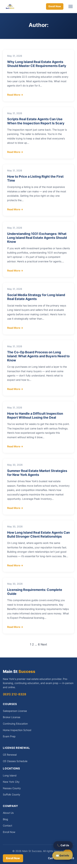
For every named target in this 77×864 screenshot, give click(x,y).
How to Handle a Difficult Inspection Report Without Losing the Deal (35, 415)
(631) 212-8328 (14, 694)
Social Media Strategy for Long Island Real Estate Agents (36, 297)
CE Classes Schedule (15, 761)
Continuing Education (15, 723)
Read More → (15, 94)
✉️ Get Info (62, 855)
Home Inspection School (17, 730)
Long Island (9, 775)
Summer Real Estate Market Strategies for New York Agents (37, 473)
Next (44, 644)
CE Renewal (10, 754)
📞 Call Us (63, 845)
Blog (5, 819)
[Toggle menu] (70, 6)
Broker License (11, 717)
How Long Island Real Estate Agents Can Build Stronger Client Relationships (38, 534)
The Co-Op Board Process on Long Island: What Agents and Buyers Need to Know (38, 356)
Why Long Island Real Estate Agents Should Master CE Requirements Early (36, 64)
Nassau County (12, 788)
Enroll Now (55, 6)
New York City (11, 781)
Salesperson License (15, 710)
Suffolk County (11, 794)
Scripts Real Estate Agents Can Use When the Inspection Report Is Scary (35, 121)
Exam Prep (9, 736)
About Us (8, 812)
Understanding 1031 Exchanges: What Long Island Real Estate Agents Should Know (37, 237)
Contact (7, 825)
